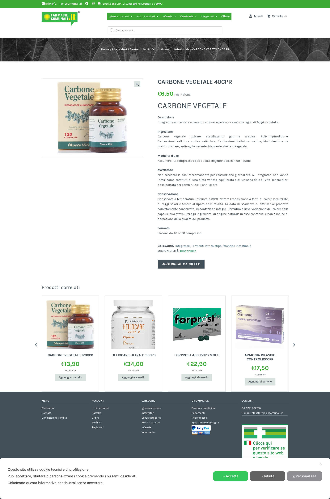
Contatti (47, 413)
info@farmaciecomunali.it (267, 413)
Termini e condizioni (204, 408)
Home (105, 49)
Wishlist (97, 422)
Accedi (258, 16)
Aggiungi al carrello (181, 264)
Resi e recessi (200, 417)
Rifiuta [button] (269, 476)
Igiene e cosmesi (119, 16)
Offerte (225, 16)
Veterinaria (186, 16)
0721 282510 (253, 408)
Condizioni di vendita (54, 417)
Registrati (98, 427)
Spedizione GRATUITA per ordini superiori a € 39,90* (133, 3)
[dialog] (165, 478)
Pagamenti (198, 413)
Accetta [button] (232, 476)
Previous (36, 343)
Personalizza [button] (306, 476)
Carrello (96, 413)
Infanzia (167, 16)
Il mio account (100, 408)
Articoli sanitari (145, 16)
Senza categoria (151, 417)
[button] (137, 84)
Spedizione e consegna (205, 422)
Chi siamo (48, 408)
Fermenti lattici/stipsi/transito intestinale (159, 49)
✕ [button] (320, 463)
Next (294, 343)
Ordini (95, 417)
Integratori (207, 16)
